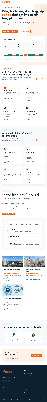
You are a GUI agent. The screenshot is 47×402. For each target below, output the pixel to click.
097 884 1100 (27, 387)
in (6, 380)
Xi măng (3, 389)
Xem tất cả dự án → (23, 316)
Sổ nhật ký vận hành (28, 373)
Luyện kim (4, 392)
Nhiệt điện (4, 387)
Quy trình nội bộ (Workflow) (29, 375)
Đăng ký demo (25, 31)
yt (9, 380)
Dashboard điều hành (28, 378)
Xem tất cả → (41, 78)
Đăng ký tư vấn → (36, 355)
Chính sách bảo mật (32, 399)
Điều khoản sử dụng (41, 399)
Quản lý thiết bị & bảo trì (29, 377)
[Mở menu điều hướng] (44, 2)
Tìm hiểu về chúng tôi (8, 213)
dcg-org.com (27, 390)
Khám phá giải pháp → (10, 31)
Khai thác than (5, 390)
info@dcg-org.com (28, 389)
